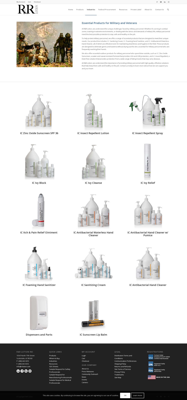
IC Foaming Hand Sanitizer (39, 285)
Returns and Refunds (122, 366)
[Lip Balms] (93, 313)
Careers (85, 382)
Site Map (117, 377)
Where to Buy (54, 358)
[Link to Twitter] (161, 2)
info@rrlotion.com (23, 366)
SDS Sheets (53, 366)
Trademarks (119, 375)
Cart (29, 2)
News (84, 377)
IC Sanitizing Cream (93, 285)
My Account (21, 2)
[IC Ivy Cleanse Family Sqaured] (93, 161)
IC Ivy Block (39, 183)
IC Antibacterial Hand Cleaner (147, 285)
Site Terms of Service (122, 369)
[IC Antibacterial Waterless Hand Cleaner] (93, 211)
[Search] (168, 9)
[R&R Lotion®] (28, 9)
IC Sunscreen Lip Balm (93, 334)
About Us (85, 369)
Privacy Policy (119, 372)
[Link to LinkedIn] (165, 2)
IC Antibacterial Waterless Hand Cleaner (93, 234)
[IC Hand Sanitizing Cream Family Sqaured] (93, 263)
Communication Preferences (125, 361)
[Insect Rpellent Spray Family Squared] (148, 111)
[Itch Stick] (39, 211)
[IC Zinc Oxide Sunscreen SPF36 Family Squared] (39, 111)
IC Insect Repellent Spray (148, 133)
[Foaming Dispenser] (39, 313)
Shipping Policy (120, 364)
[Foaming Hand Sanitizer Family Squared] (39, 263)
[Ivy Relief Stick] (148, 161)
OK (125, 395)
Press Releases (88, 371)
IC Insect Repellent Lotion (93, 133)
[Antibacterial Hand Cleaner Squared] (148, 263)
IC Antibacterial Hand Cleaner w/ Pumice (147, 234)
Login (84, 355)
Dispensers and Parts (39, 334)
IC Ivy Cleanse (93, 183)
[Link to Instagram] (168, 2)
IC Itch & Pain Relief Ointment (39, 232)
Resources (53, 364)
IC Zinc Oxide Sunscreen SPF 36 (39, 133)
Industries (53, 361)
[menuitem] (22, 2)
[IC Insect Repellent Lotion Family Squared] (93, 111)
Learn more (137, 395)
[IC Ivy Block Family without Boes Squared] (39, 161)
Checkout (37, 2)
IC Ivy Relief (148, 183)
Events (84, 379)
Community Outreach (90, 374)
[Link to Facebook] (157, 2)
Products (52, 355)
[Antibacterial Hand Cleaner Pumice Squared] (148, 211)
